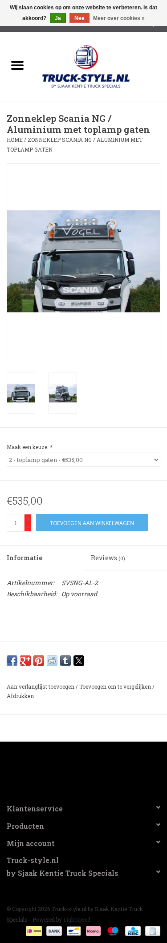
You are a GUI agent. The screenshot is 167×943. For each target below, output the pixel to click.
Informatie (24, 558)
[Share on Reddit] (52, 660)
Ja (58, 18)
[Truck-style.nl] (99, 65)
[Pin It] (38, 660)
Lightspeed (76, 919)
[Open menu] (17, 65)
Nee (79, 18)
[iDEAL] (33, 930)
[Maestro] (112, 930)
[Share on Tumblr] (65, 660)
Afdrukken (20, 695)
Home (15, 139)
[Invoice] (151, 930)
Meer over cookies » (119, 18)
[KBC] (132, 930)
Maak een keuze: (29, 446)
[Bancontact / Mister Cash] (73, 930)
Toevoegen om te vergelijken (115, 686)
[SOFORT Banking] (92, 930)
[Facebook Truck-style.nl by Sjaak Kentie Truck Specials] (84, 769)
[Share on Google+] (25, 660)
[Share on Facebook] (12, 660)
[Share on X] (78, 660)
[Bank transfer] (53, 930)
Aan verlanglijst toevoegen (41, 686)
